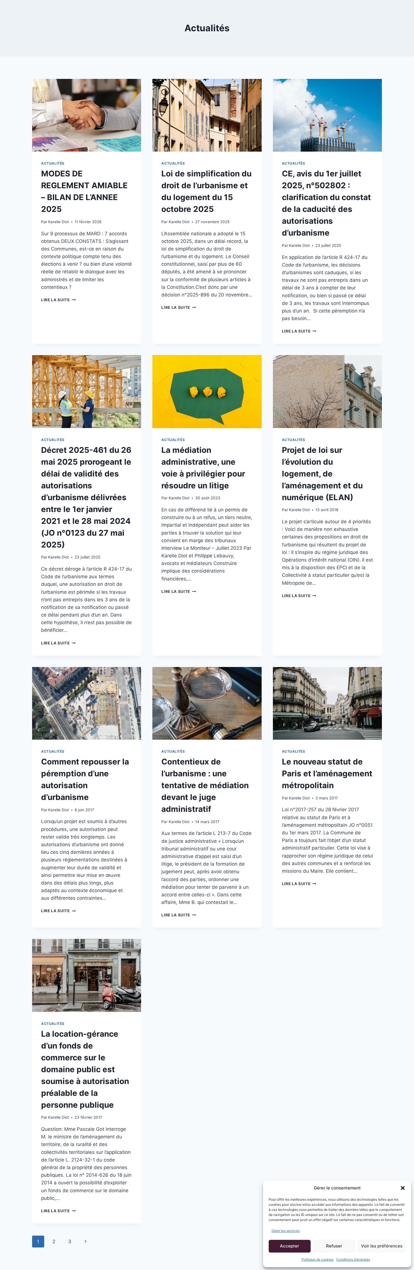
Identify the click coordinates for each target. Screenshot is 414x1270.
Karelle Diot (58, 222)
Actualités (52, 163)
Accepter (289, 1246)
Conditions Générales (353, 1259)
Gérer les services (285, 1231)
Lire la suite (58, 300)
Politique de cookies (317, 1259)
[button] (403, 1188)
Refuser (334, 1246)
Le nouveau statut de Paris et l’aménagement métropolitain (327, 773)
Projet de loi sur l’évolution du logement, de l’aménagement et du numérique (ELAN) (322, 473)
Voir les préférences (381, 1246)
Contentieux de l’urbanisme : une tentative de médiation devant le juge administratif (205, 785)
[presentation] (86, 115)
